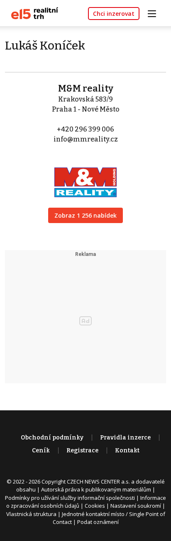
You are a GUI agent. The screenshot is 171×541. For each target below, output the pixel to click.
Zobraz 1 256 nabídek (85, 215)
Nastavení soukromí (135, 505)
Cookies (95, 505)
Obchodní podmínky (52, 437)
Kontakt (127, 450)
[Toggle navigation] (155, 12)
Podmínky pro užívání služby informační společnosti (70, 497)
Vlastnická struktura (31, 514)
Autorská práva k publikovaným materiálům (96, 489)
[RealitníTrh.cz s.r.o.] (31, 13)
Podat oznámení (98, 522)
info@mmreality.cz (86, 139)
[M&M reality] (85, 177)
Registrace (82, 450)
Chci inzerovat (113, 13)
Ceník (41, 450)
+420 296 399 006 (85, 129)
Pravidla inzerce (125, 437)
